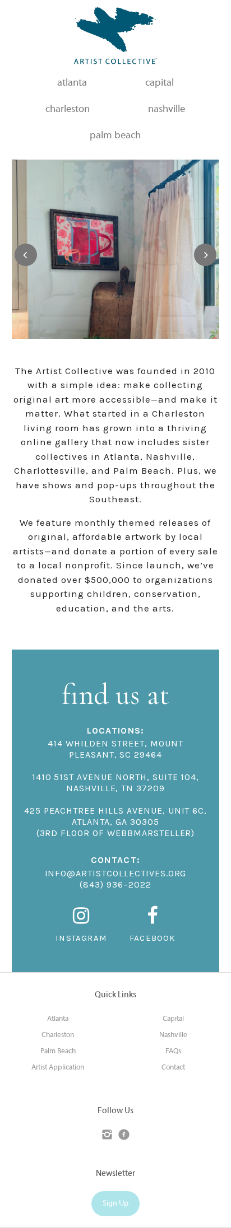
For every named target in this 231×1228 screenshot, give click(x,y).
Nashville (173, 1035)
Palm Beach (58, 1052)
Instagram (81, 938)
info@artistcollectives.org (116, 873)
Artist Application (57, 1068)
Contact (173, 1068)
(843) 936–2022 (115, 884)
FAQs (173, 1052)
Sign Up (115, 1203)
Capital (173, 1019)
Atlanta (57, 1019)
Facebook (152, 938)
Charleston (57, 1035)
